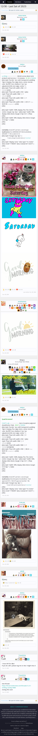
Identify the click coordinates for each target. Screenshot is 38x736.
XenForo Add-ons (14, 725)
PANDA (33, 78)
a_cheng (4, 76)
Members (18, 2)
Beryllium (16, 728)
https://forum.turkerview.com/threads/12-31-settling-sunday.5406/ (16, 687)
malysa (22, 64)
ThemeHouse (29, 723)
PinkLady (22, 502)
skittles (22, 155)
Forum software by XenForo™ (19, 721)
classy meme (22, 15)
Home (3, 2)
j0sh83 (22, 571)
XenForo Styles (25, 725)
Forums (9, 2)
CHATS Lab (5, 423)
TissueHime (22, 655)
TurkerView (27, 138)
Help (22, 728)
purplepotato (22, 301)
